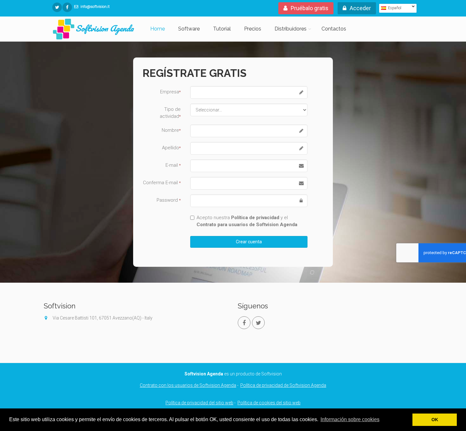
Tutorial (222, 29)
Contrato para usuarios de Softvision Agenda (247, 224)
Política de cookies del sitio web (269, 402)
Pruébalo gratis (309, 8)
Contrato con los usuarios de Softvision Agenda (188, 385)
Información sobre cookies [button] (349, 419)
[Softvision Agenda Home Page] (93, 30)
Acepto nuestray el (247, 221)
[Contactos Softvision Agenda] (92, 6)
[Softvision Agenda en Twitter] (57, 7)
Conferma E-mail (162, 182)
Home (157, 29)
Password (169, 200)
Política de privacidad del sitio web (199, 402)
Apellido (171, 148)
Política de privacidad (255, 217)
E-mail (173, 165)
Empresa (170, 92)
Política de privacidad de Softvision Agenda (283, 385)
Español (390, 8)
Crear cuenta (249, 241)
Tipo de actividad (170, 112)
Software (189, 29)
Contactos (333, 29)
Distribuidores (291, 29)
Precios (252, 29)
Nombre (171, 130)
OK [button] (434, 419)
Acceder (360, 8)
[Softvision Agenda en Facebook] (67, 7)
